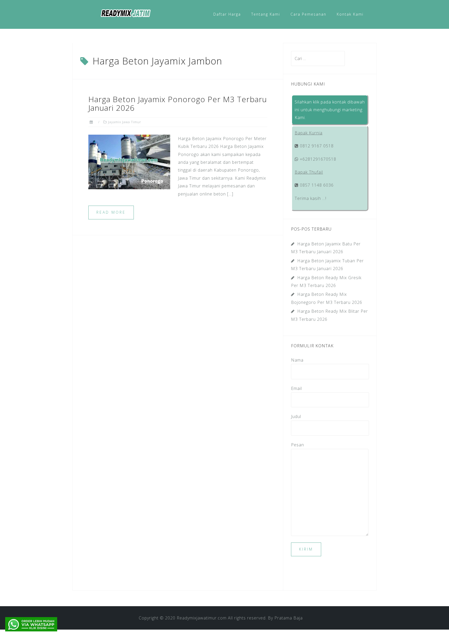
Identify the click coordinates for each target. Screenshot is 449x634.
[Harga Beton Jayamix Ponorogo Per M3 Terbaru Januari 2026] (129, 161)
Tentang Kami (265, 14)
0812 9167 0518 (316, 146)
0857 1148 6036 (316, 185)
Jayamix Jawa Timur (124, 122)
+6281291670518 (317, 159)
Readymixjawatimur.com (202, 618)
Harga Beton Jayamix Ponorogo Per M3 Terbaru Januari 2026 (177, 103)
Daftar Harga (227, 14)
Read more (111, 212)
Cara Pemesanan (308, 14)
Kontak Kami (350, 14)
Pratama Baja (288, 618)
